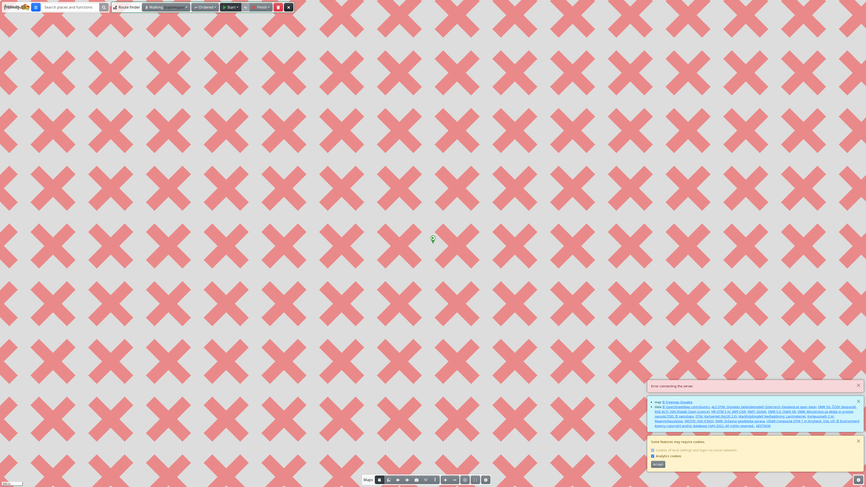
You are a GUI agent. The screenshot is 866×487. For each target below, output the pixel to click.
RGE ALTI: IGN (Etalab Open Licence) (682, 411)
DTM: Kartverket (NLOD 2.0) (716, 416)
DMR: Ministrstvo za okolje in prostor (825, 411)
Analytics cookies (668, 456)
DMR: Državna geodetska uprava (740, 421)
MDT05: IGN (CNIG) (699, 421)
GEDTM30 (763, 426)
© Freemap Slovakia (677, 402)
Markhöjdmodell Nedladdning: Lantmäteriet (772, 416)
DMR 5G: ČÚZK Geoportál (837, 407)
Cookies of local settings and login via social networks (696, 450)
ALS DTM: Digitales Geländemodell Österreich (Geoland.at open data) (764, 407)
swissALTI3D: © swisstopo (674, 416)
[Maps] (435, 480)
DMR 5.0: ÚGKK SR (782, 411)
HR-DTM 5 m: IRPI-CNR (728, 411)
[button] (433, 239)
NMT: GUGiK (757, 411)
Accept (658, 464)
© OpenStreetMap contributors (686, 407)
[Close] (858, 385)
